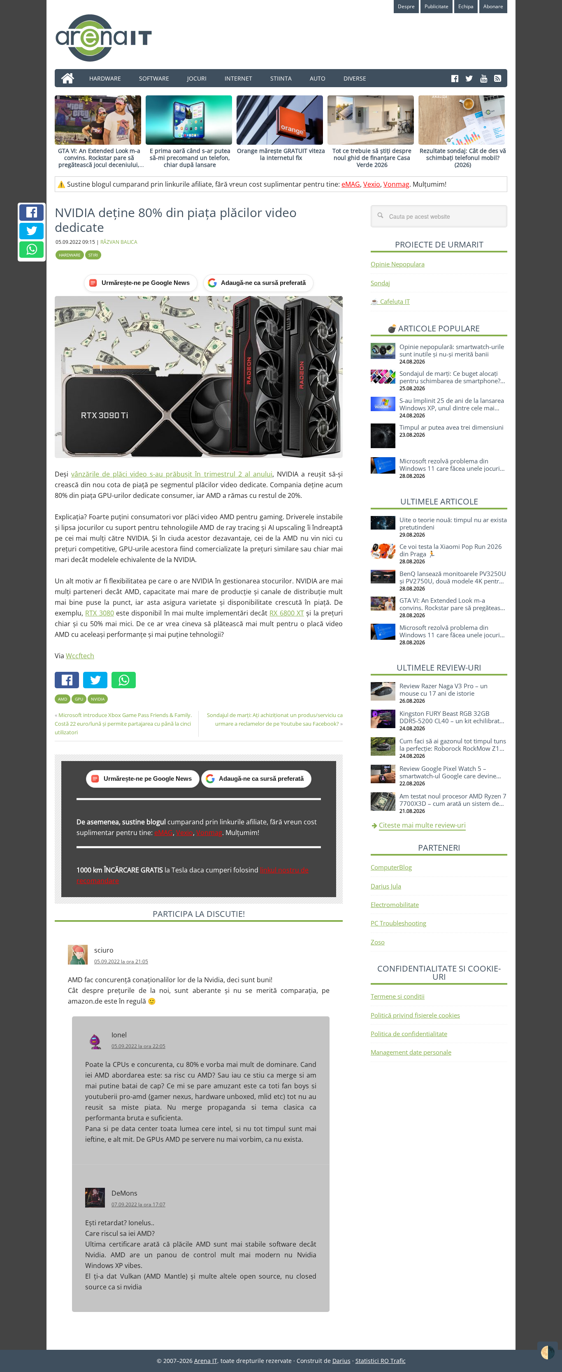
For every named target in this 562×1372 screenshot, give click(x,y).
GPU (79, 699)
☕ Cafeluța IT (390, 301)
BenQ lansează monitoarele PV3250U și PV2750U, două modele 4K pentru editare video (452, 580)
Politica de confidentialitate (409, 1034)
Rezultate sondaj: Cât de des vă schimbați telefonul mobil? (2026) (463, 158)
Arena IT (110, 37)
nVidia (98, 699)
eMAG (350, 184)
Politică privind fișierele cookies (415, 1015)
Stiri (93, 255)
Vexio (371, 184)
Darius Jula (386, 886)
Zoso (378, 942)
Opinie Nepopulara (398, 264)
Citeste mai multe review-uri (422, 825)
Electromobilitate (395, 904)
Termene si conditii (398, 996)
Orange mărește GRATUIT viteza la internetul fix (281, 154)
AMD (62, 699)
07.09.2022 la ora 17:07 (138, 1204)
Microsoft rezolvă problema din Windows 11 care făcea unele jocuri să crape (449, 468)
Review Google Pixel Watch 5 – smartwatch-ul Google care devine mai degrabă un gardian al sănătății (449, 775)
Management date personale (411, 1052)
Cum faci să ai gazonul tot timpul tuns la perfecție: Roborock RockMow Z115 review (453, 748)
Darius (341, 1361)
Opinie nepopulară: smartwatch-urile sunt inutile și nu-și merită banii (451, 350)
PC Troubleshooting (398, 923)
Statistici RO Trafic (380, 1361)
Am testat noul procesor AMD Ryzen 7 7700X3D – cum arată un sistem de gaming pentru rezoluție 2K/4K (452, 803)
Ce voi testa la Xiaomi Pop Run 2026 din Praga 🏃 (450, 550)
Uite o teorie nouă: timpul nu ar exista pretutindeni (453, 523)
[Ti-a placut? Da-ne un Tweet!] (31, 231)
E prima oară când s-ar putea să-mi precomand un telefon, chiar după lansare (190, 158)
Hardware (70, 255)
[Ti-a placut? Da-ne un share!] (31, 212)
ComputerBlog (391, 867)
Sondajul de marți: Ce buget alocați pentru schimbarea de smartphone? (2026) (449, 380)
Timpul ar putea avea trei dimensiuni (451, 427)
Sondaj (380, 283)
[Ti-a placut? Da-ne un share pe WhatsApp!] (31, 249)
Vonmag (396, 184)
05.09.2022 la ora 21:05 (121, 961)
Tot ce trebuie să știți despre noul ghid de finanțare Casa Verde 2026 (371, 158)
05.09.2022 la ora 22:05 (138, 1046)
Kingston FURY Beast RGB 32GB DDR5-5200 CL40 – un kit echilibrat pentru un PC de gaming (449, 720)
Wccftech (80, 655)
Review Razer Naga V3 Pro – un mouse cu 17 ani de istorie (443, 689)
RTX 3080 (99, 613)
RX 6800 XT (286, 613)
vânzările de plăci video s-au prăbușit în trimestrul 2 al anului (171, 474)
